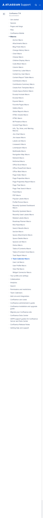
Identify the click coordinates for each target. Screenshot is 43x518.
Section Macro (18, 231)
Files (12, 30)
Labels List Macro (19, 141)
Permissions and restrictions (20, 289)
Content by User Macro (21, 74)
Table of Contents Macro (22, 248)
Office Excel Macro (20, 165)
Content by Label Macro (22, 71)
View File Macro (18, 269)
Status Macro (17, 245)
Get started (14, 20)
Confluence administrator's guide (22, 303)
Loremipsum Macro (20, 148)
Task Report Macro (20, 255)
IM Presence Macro (20, 122)
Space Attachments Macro (22, 235)
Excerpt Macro (18, 98)
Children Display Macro (21, 60)
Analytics (13, 282)
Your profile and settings (19, 276)
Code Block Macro (19, 64)
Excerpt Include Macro (21, 94)
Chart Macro (17, 54)
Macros (13, 37)
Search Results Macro (21, 228)
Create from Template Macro (23, 88)
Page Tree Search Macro (22, 188)
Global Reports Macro (21, 111)
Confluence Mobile (17, 33)
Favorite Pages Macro (21, 105)
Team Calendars (16, 293)
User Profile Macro (19, 265)
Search (36, 5)
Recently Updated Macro (22, 211)
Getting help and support (19, 328)
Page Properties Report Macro (24, 182)
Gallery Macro (18, 108)
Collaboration (15, 279)
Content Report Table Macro (23, 77)
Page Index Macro (19, 175)
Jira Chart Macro (19, 134)
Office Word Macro (20, 171)
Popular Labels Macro (21, 199)
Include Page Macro (20, 125)
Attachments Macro (20, 43)
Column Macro (18, 67)
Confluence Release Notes (20, 324)
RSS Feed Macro (19, 225)
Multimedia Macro (19, 151)
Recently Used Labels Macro (23, 214)
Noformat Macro (19, 161)
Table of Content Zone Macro (23, 252)
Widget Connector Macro (22, 272)
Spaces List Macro (19, 242)
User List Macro (18, 262)
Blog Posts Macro (19, 47)
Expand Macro (18, 101)
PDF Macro (17, 195)
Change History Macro (21, 50)
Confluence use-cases (18, 299)
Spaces (13, 23)
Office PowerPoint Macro (22, 168)
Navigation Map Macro (21, 154)
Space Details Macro (20, 238)
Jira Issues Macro (19, 137)
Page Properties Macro (21, 178)
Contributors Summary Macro (23, 84)
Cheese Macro (18, 57)
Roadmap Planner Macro (22, 221)
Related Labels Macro (21, 218)
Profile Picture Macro (20, 202)
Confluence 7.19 (15, 13)
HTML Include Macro (20, 115)
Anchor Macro (18, 40)
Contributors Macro (20, 81)
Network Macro (18, 158)
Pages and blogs (16, 26)
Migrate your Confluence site (21, 312)
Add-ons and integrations (19, 296)
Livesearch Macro (19, 144)
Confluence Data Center (19, 315)
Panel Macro (17, 192)
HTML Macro (17, 118)
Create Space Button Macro (23, 91)
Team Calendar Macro (21, 259)
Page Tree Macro (19, 185)
